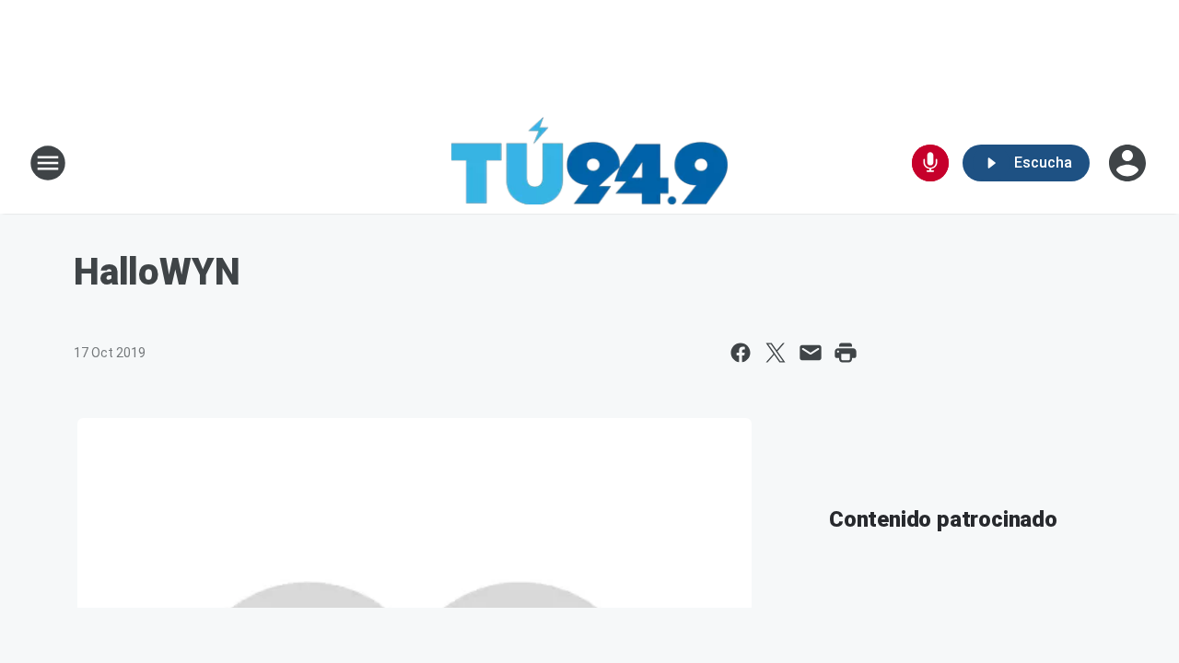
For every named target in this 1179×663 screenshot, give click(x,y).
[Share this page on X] (775, 353)
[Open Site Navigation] (47, 163)
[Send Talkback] (930, 163)
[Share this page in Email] (810, 353)
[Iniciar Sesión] (1129, 163)
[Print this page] (845, 353)
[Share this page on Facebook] (740, 353)
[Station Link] (589, 163)
